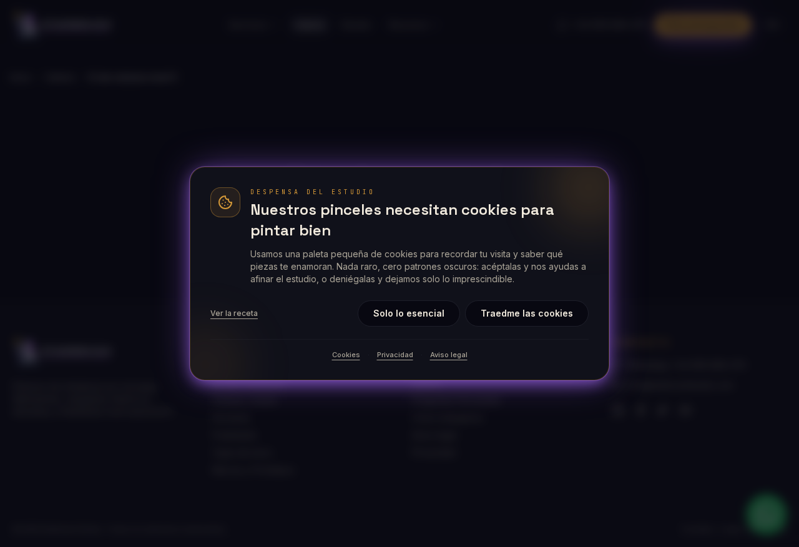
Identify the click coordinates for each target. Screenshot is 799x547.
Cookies (346, 354)
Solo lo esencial (408, 313)
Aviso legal (449, 354)
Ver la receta (234, 313)
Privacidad (395, 354)
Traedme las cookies (527, 313)
